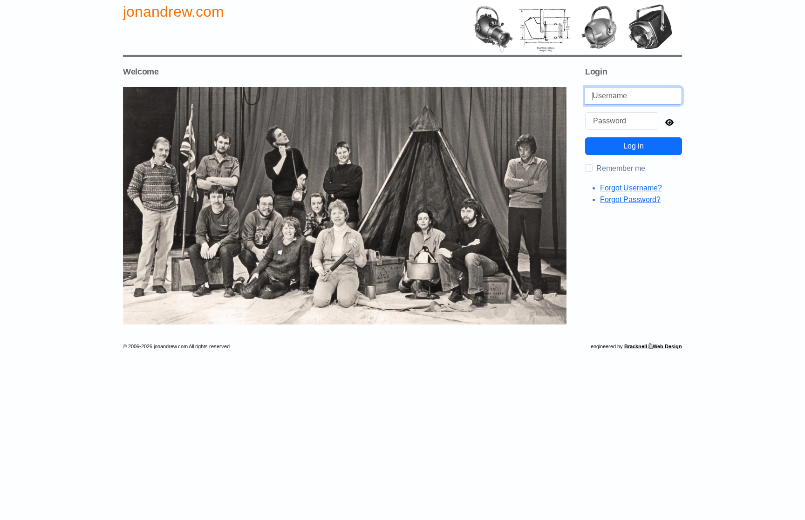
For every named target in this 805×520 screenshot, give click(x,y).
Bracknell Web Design (653, 346)
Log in (633, 146)
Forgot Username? (631, 188)
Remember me (620, 168)
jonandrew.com (173, 11)
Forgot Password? (630, 199)
